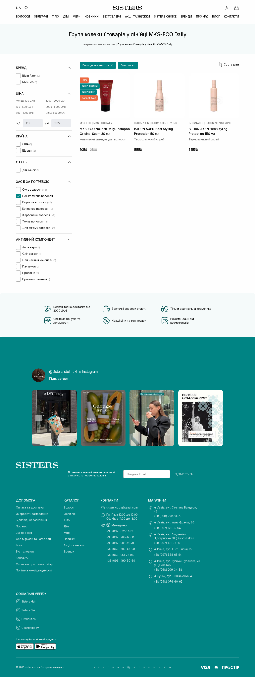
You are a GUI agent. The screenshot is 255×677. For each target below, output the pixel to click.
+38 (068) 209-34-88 (168, 569)
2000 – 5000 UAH (56, 106)
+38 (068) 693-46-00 (120, 549)
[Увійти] (227, 7)
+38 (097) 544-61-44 (167, 554)
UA (18, 8)
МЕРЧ (76, 16)
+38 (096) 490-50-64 (120, 560)
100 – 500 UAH (24, 106)
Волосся (69, 507)
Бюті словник (25, 551)
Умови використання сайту (34, 564)
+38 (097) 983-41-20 (120, 543)
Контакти (22, 557)
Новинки (69, 539)
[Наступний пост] (216, 418)
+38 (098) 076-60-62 (168, 581)
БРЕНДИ (186, 16)
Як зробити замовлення (32, 513)
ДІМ (66, 16)
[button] (98, 65)
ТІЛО (55, 16)
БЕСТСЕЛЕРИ (112, 16)
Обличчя (70, 513)
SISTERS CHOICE (165, 16)
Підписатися (58, 379)
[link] (236, 7)
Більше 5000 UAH (56, 112)
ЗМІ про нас (24, 532)
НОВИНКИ (92, 16)
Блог (19, 545)
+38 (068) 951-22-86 (120, 554)
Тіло (67, 520)
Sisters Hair (29, 601)
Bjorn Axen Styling (164, 123)
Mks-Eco (85, 123)
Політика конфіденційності (34, 570)
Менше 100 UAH (25, 100)
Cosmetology (30, 627)
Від (18, 123)
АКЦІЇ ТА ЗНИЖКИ (137, 16)
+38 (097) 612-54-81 (119, 531)
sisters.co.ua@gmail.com (122, 507)
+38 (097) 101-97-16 (167, 543)
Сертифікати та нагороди (33, 539)
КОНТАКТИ (231, 16)
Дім (66, 526)
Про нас (21, 526)
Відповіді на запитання (31, 520)
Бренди (69, 551)
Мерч (67, 532)
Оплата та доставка (29, 507)
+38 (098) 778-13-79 (167, 516)
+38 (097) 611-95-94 (167, 528)
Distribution (29, 619)
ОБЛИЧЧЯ (41, 16)
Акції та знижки (74, 545)
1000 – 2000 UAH (56, 100)
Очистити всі (128, 65)
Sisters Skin (29, 610)
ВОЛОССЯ (23, 16)
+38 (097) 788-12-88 (120, 537)
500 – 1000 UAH (25, 112)
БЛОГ (216, 16)
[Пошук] (26, 7)
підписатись (184, 474)
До (47, 123)
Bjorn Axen (141, 123)
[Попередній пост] (38, 418)
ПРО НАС (202, 16)
